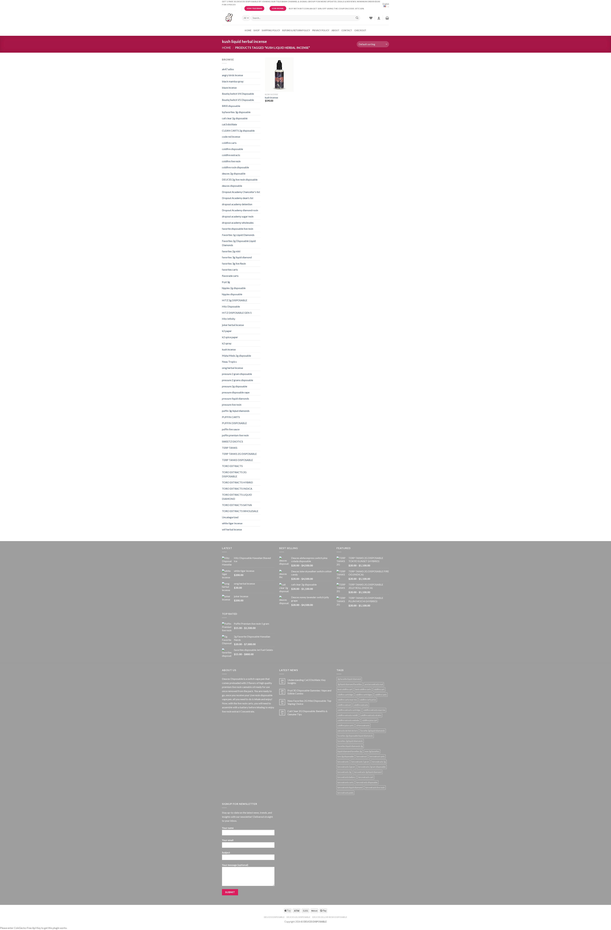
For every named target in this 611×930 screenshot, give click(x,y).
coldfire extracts (231, 155)
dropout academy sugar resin (237, 216)
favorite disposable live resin (237, 228)
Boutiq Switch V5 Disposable (238, 99)
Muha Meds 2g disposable (236, 355)
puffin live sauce (230, 429)
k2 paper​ (227, 330)
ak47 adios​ (228, 69)
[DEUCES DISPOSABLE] (229, 18)
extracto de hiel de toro (347, 730)
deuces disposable (232, 185)
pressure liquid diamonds (235, 398)
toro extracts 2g (344, 772)
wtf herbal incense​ (232, 529)
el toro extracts (362, 725)
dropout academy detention (237, 204)
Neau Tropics (229, 361)
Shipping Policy (271, 30)
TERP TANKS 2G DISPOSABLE (239, 453)
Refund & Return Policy (296, 30)
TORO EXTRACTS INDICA (237, 488)
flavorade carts (230, 275)
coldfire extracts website (348, 720)
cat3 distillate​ (229, 124)
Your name (228, 828)
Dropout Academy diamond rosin (240, 210)
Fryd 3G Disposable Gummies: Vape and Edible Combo (309, 692)
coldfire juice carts (345, 725)
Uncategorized (230, 517)
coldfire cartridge (345, 694)
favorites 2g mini (231, 251)
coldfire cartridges (364, 694)
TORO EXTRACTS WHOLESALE (240, 510)
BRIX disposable (231, 105)
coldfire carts (229, 142)
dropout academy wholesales (238, 222)
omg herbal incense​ (232, 367)
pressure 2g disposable (234, 386)
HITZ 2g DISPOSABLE (234, 300)
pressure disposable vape (235, 392)
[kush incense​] (279, 74)
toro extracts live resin (375, 787)
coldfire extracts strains (371, 715)
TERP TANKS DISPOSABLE (237, 459)
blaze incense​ (229, 87)
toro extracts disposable (366, 782)
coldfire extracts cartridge (348, 710)
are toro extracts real (374, 684)
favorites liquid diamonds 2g (350, 746)
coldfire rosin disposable (235, 167)
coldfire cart (379, 689)
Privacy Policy (320, 30)
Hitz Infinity (228, 318)
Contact (346, 30)
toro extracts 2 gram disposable (372, 767)
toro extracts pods (345, 792)
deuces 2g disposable (233, 173)
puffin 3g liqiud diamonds (235, 410)
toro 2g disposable (345, 756)
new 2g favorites (372, 751)
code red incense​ (231, 136)
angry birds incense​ (232, 75)
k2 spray (226, 343)
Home (226, 47)
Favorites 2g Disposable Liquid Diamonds (239, 243)
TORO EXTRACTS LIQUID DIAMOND (237, 496)
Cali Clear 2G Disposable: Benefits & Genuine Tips (307, 713)
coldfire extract (344, 705)
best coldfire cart (344, 689)
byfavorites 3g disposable (236, 112)
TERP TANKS (229, 447)
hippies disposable (232, 294)
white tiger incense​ (232, 523)
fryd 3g (226, 281)
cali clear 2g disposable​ (234, 118)
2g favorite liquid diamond (349, 679)
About (335, 30)
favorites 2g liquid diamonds (350, 741)
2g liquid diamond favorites (349, 684)
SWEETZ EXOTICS (232, 441)
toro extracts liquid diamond (349, 787)
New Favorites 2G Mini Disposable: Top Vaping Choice (309, 702)
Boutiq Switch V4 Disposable (238, 93)
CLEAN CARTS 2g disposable (238, 130)
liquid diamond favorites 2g (349, 751)
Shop (256, 30)
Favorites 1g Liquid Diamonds (238, 234)
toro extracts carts (345, 782)
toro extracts (343, 761)
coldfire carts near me (347, 699)
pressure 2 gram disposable (237, 373)
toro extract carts (377, 756)
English (386, 4)
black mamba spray (232, 81)
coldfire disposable (232, 148)
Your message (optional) (235, 865)
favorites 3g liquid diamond (237, 257)
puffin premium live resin (235, 435)
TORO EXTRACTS (232, 465)
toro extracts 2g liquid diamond (368, 772)
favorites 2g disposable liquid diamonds (355, 736)
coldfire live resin (231, 161)
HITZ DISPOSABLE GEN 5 (237, 312)
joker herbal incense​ (233, 324)
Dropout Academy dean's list (237, 197)
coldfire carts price (368, 699)
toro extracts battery (346, 777)
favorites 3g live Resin (234, 263)
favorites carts (230, 269)
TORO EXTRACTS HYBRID (237, 482)
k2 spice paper (230, 337)
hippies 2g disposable (234, 287)
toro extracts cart (365, 777)
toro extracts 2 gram (346, 767)
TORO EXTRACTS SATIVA (237, 504)
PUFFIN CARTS (231, 416)
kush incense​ (229, 349)
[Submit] (357, 18)
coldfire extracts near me (374, 710)
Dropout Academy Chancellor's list (241, 191)
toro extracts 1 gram (360, 761)
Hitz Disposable (231, 306)
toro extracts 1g (379, 761)
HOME (248, 30)
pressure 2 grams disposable (237, 380)
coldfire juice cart (369, 720)
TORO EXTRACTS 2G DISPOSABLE (234, 474)
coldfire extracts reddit (347, 715)
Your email (227, 840)
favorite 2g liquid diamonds (373, 730)
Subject (226, 852)
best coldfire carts (363, 689)
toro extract (362, 756)
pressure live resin (231, 404)
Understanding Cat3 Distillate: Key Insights (307, 681)
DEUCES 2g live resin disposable (239, 179)
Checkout (360, 30)
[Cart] (387, 17)
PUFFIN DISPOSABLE (234, 423)
